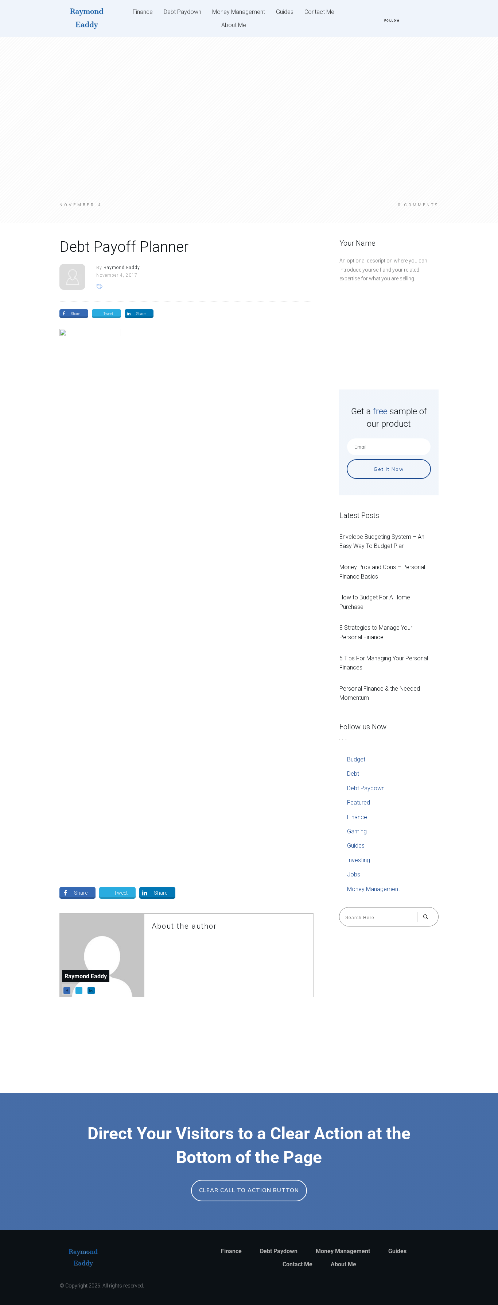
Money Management (373, 889)
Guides (356, 845)
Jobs (353, 874)
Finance (357, 817)
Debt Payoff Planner (123, 247)
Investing (358, 860)
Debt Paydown (366, 788)
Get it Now (389, 469)
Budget (356, 759)
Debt (353, 773)
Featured (358, 802)
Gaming (357, 831)
